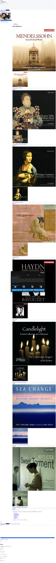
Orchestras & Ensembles (13, 523)
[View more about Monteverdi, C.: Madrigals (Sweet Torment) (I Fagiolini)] (34, 490)
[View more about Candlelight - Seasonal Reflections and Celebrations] (34, 365)
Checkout (1, 547)
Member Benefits (16, 515)
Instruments (6, 21)
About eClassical (16, 514)
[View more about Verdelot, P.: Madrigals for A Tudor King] (34, 186)
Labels (5, 10)
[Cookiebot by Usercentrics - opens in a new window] (41, 272)
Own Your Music (16, 513)
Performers (7, 10)
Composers (2, 10)
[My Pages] (2, 8)
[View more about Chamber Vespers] (34, 302)
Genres (1, 21)
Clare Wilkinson (16, 24)
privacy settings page (16, 282)
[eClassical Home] (6, 2)
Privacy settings (16, 517)
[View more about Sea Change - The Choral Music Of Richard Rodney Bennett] (34, 427)
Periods (4, 21)
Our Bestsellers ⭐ (3, 11)
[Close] (0, 521)
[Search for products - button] (6, 3)
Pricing (15, 518)
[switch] (24, 287)
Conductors (18, 523)
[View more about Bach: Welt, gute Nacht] (34, 242)
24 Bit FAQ (15, 516)
